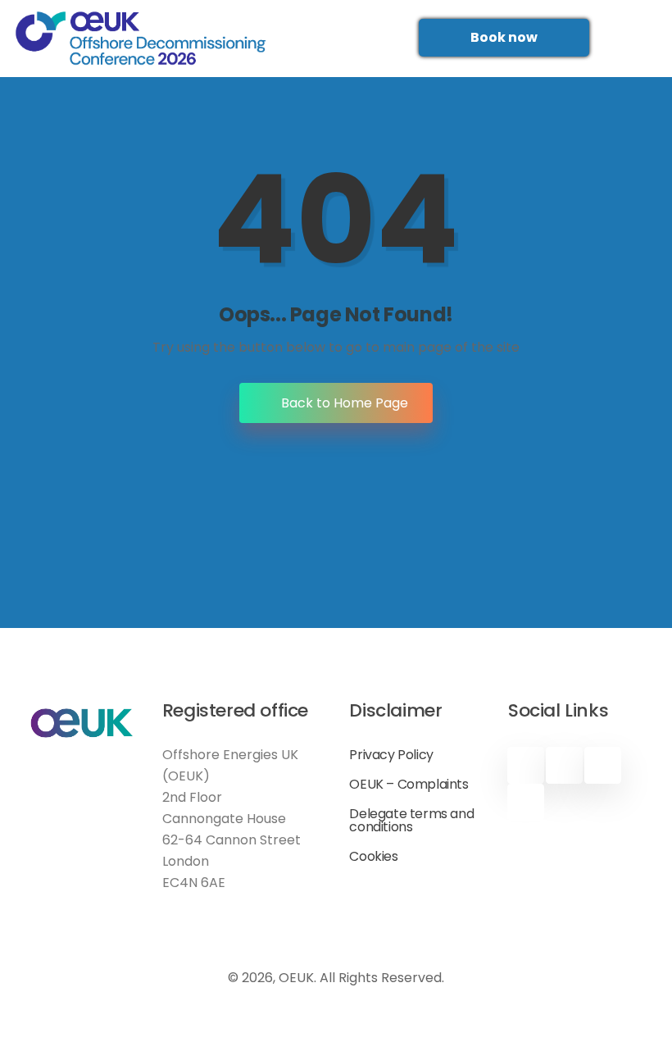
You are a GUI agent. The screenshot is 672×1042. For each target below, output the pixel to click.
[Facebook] (525, 765)
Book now (504, 37)
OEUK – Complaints (408, 784)
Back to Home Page (343, 403)
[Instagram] (525, 802)
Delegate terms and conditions (411, 821)
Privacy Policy (391, 755)
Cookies (373, 856)
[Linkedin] (602, 765)
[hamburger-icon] (330, 38)
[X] (564, 765)
